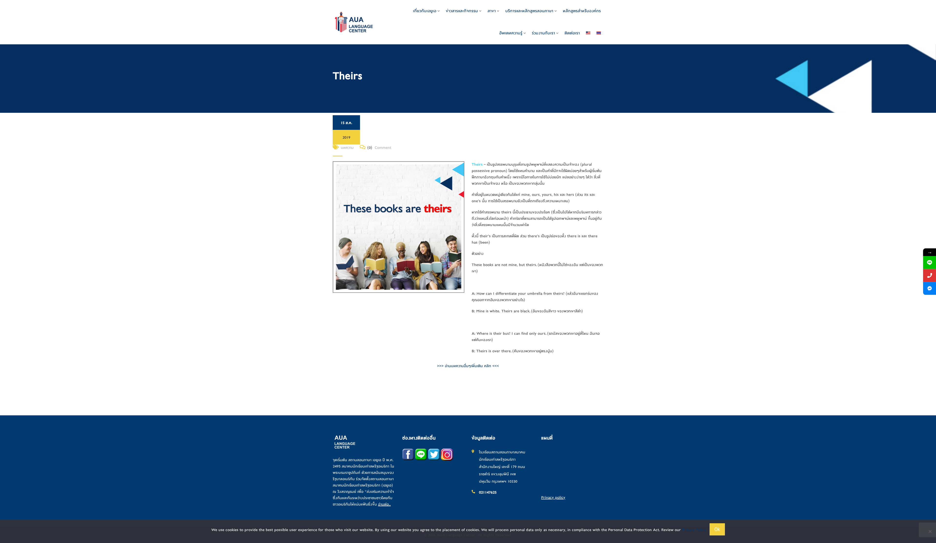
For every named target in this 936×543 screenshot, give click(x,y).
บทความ (347, 148)
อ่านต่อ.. (384, 504)
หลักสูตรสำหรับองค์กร (582, 11)
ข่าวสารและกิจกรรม (462, 11)
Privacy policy (553, 497)
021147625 (488, 492)
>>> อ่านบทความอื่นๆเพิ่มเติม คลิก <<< (468, 366)
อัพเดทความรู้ (510, 33)
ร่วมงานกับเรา (543, 33)
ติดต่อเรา (572, 33)
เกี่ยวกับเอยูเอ (424, 11)
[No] (929, 531)
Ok (717, 529)
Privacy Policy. (694, 530)
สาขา (492, 11)
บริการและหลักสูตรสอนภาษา (529, 11)
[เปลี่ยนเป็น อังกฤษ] (588, 33)
